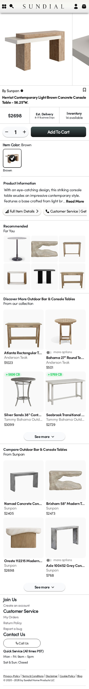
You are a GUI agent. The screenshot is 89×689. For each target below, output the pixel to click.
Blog (79, 676)
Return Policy (12, 623)
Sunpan (18, 454)
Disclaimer (52, 676)
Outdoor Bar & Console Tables (51, 298)
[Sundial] (43, 6)
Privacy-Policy (11, 676)
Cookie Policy (67, 676)
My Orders (11, 617)
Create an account (16, 605)
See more (42, 436)
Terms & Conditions (32, 676)
